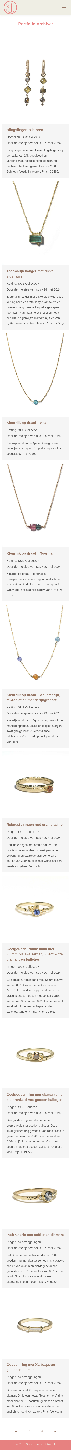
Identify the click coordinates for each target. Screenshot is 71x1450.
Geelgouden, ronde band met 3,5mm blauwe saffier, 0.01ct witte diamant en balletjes (35, 954)
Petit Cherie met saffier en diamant (35, 1235)
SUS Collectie (31, 137)
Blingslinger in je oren (25, 130)
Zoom (31, 82)
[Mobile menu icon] (64, 7)
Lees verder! (40, 82)
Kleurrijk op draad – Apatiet (29, 423)
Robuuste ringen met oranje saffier (35, 824)
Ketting (11, 283)
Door (24, 143)
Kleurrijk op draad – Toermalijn (32, 553)
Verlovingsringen (29, 1242)
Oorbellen (13, 137)
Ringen (11, 832)
